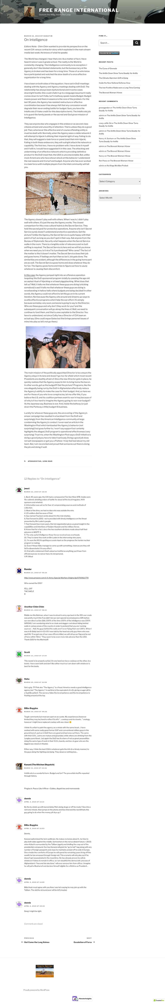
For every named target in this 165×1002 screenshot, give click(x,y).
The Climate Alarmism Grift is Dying (113, 78)
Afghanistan (35, 461)
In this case (29, 275)
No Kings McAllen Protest (117, 165)
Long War (48, 461)
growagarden (104, 108)
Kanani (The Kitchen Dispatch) (39, 764)
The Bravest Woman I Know (110, 92)
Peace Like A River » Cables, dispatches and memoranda (56, 788)
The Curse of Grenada (108, 68)
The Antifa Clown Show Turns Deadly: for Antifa (118, 73)
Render (28, 569)
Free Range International (79, 10)
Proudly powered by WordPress (36, 990)
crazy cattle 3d (105, 123)
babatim (48, 36)
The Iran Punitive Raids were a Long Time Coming (119, 88)
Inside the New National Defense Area (114, 83)
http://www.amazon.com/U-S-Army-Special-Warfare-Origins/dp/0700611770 (56, 578)
